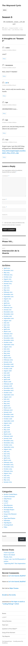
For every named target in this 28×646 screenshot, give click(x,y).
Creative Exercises (9, 496)
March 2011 (7, 305)
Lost (13, 29)
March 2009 (7, 357)
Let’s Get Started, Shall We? (17, 576)
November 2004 (9, 467)
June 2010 (7, 325)
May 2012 (7, 290)
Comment (5, 176)
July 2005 (6, 451)
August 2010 (7, 320)
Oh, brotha (12, 595)
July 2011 (6, 301)
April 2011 (7, 303)
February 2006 (8, 436)
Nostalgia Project (9, 509)
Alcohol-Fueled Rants (10, 494)
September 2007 (9, 395)
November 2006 (9, 416)
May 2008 (7, 377)
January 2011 (7, 309)
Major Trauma (13, 588)
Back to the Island (9, 555)
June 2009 (7, 351)
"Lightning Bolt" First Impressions (15, 563)
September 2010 (9, 318)
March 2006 (7, 434)
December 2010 (8, 312)
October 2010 (8, 316)
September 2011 (8, 296)
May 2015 (7, 272)
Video (9, 29)
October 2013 (8, 277)
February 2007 (8, 410)
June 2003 (7, 477)
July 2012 (6, 285)
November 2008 (9, 366)
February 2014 (8, 275)
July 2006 (7, 425)
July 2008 (6, 373)
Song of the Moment (10, 514)
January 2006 (8, 438)
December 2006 (8, 414)
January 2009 (8, 362)
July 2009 (7, 349)
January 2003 (8, 482)
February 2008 (8, 384)
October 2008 (8, 368)
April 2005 (7, 458)
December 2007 (8, 388)
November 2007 (9, 390)
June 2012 (7, 288)
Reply (4, 58)
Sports (6, 516)
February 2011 (8, 307)
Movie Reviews (8, 507)
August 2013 (7, 279)
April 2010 (7, 329)
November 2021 (8, 270)
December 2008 (8, 364)
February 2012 (8, 292)
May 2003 (7, 480)
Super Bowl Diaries (9, 518)
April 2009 (7, 355)
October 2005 (8, 445)
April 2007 (7, 405)
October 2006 (8, 419)
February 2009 (8, 360)
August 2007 (7, 397)
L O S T (20, 28)
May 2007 (7, 403)
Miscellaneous (8, 505)
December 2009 (8, 338)
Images (6, 501)
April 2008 (7, 379)
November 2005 (9, 443)
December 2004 (8, 464)
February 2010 (8, 333)
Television (4, 29)
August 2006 (8, 423)
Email (4, 207)
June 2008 (7, 375)
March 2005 (7, 460)
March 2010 (7, 331)
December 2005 (8, 440)
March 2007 (7, 408)
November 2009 (9, 340)
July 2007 (6, 399)
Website (4, 214)
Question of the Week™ (9, 628)
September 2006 (9, 421)
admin (6, 28)
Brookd (4, 595)
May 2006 (7, 429)
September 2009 (9, 344)
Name (4, 199)
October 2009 (8, 342)
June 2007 (7, 401)
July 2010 (6, 323)
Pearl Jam (7, 512)
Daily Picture (8, 499)
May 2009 (7, 353)
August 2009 (8, 347)
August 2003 (7, 473)
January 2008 (8, 386)
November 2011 (8, 294)
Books (4, 613)
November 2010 (8, 314)
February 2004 (8, 471)
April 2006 (7, 432)
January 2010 (8, 336)
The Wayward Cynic (11, 5)
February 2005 (8, 462)
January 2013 (8, 283)
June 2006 (7, 427)
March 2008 (7, 381)
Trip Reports (7, 523)
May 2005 (7, 456)
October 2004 (8, 469)
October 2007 (8, 392)
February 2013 (8, 281)
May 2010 (7, 327)
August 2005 (8, 449)
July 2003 (6, 475)
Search (4, 536)
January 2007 (8, 412)
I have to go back (9, 552)
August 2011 (7, 299)
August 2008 (8, 371)
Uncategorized (8, 525)
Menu (4, 10)
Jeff (6, 83)
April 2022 (7, 268)
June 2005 (7, 453)
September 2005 (9, 447)
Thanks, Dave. (8, 557)
